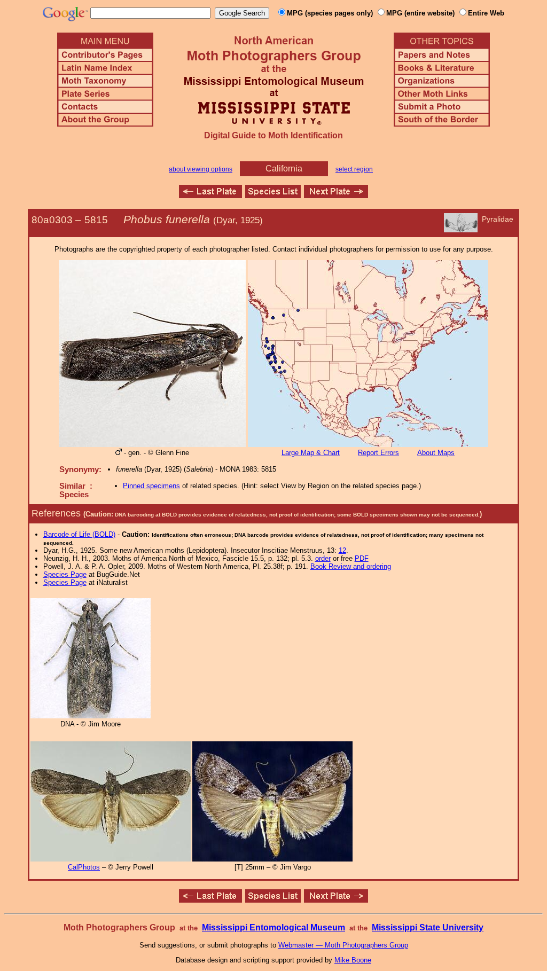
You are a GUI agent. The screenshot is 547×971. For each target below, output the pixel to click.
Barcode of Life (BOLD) (79, 534)
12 (342, 550)
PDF (362, 558)
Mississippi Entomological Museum (273, 927)
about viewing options (200, 169)
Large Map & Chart (311, 453)
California (283, 168)
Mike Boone (352, 960)
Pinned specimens (151, 486)
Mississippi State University (427, 927)
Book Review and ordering (350, 566)
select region (354, 169)
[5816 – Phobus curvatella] (336, 195)
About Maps (436, 453)
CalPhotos (84, 867)
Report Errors (378, 453)
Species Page (65, 574)
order (323, 558)
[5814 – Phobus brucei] (210, 195)
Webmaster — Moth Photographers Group (343, 945)
